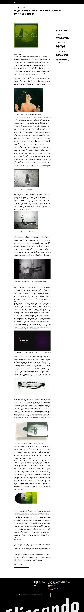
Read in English (17, 54)
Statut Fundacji (36, 585)
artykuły (16, 7)
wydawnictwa (21, 7)
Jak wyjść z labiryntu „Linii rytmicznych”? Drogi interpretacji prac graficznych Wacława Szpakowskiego (62, 46)
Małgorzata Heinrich (62, 29)
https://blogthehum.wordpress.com (43, 544)
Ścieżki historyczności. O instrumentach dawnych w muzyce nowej (62, 61)
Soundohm (30, 535)
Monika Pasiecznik (61, 51)
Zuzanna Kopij (61, 34)
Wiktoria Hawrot (61, 42)
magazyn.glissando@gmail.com (37, 594)
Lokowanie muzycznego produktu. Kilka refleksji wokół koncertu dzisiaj (62, 54)
